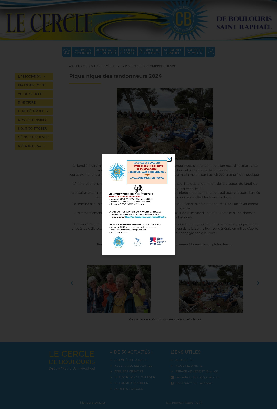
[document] (138, 204)
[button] (169, 159)
